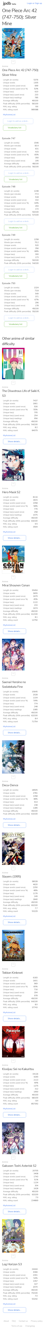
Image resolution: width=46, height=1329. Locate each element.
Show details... (14, 441)
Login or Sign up (34, 3)
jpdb (7, 3)
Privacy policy (37, 1321)
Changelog (30, 1326)
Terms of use (16, 1326)
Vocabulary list (14, 127)
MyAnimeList (9, 114)
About (6, 1321)
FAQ (14, 1321)
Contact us (23, 1321)
